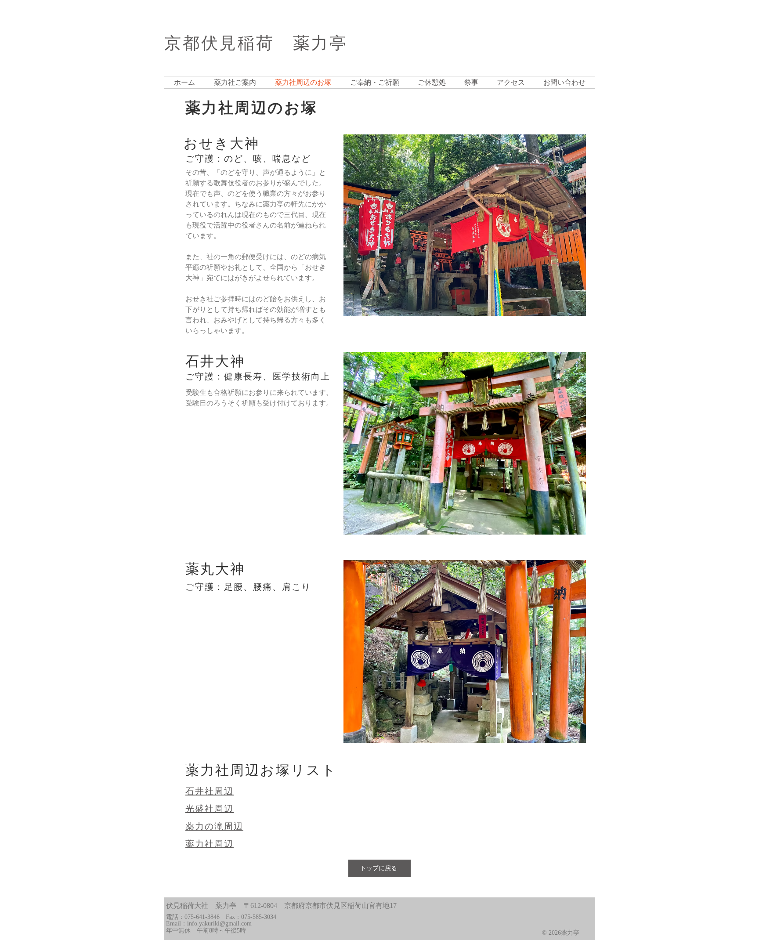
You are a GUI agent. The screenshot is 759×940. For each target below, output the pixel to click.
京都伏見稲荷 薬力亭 (256, 43)
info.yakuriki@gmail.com (219, 923)
